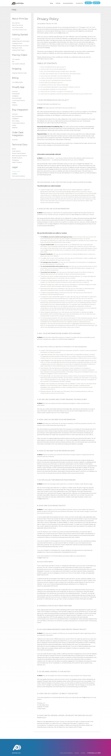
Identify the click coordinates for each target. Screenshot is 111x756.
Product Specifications (19, 153)
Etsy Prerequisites (17, 116)
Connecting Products (18, 100)
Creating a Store (17, 43)
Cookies (14, 174)
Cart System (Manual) (18, 64)
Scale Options (16, 151)
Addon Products (17, 162)
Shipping (14, 105)
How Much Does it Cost (19, 29)
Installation (15, 96)
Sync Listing (15, 121)
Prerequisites (16, 93)
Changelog (15, 160)
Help (14, 9)
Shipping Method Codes (19, 73)
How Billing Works (17, 82)
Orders (14, 102)
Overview (15, 91)
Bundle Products (17, 158)
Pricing (58, 3)
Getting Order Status (18, 50)
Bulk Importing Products (19, 155)
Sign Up (97, 2)
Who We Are (16, 23)
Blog (51, 3)
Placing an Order (17, 48)
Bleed (14, 149)
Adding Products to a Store (20, 45)
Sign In (89, 2)
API (13, 61)
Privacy (77, 753)
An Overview (16, 39)
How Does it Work (17, 27)
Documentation (68, 3)
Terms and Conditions (18, 176)
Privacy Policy (16, 171)
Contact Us (79, 3)
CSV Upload (15, 59)
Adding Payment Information (20, 41)
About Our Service (17, 25)
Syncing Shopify (17, 98)
